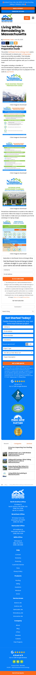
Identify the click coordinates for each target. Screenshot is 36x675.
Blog (18, 628)
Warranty (18, 558)
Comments (17, 306)
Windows (18, 590)
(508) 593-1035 (18, 529)
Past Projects (18, 642)
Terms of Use (17, 297)
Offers (18, 632)
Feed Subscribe (19, 301)
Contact (18, 554)
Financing (18, 561)
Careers (18, 639)
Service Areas (18, 598)
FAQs (18, 568)
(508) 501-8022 (18, 518)
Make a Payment (18, 8)
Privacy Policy (26, 297)
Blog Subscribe (18, 279)
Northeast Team (8, 39)
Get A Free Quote (18, 673)
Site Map (22, 665)
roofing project (26, 54)
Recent (6, 443)
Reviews (18, 635)
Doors (18, 594)
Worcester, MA (18, 616)
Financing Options (18, 11)
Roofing (18, 580)
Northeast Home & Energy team (18, 52)
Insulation (18, 587)
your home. (10, 72)
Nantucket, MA (18, 609)
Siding (18, 584)
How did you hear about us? (12, 353)
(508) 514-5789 (18, 505)
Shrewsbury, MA (18, 613)
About (18, 625)
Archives (29, 443)
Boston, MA (18, 603)
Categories (17, 443)
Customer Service (18, 565)
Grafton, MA (18, 606)
